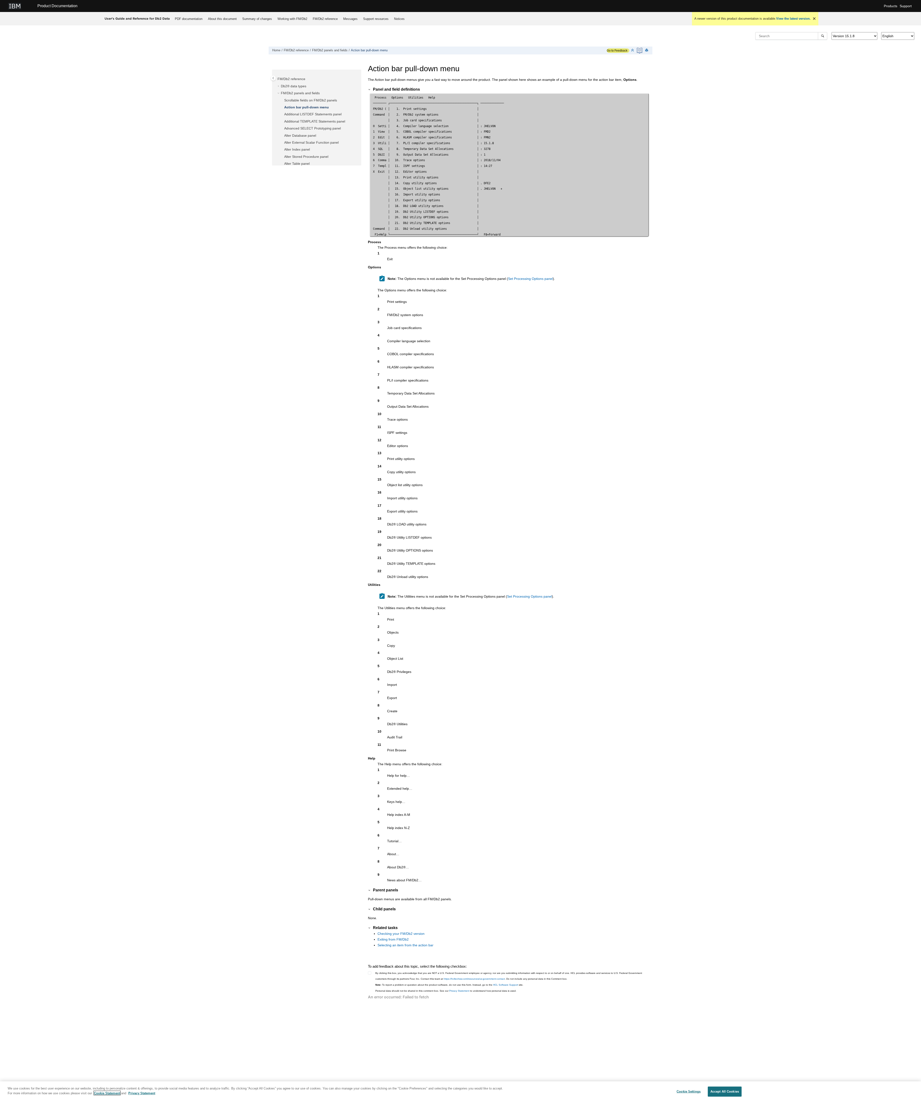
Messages (350, 19)
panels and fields (330, 50)
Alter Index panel (297, 150)
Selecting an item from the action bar (405, 945)
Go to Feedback (617, 50)
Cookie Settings (689, 1091)
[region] (460, 1091)
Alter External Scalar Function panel (311, 143)
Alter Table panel (297, 164)
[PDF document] (640, 50)
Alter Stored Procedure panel (306, 157)
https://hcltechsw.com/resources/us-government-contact (474, 978)
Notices (399, 19)
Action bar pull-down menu (369, 50)
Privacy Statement (459, 990)
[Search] (822, 36)
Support (906, 6)
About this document (222, 19)
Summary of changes (257, 19)
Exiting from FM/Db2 (393, 939)
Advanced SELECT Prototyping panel (312, 128)
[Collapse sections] (633, 50)
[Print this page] (647, 50)
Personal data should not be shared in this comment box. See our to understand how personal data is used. (445, 990)
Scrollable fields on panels (310, 100)
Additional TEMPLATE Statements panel (314, 121)
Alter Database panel (300, 135)
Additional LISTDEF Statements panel (313, 114)
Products (890, 6)
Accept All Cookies (724, 1091)
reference (325, 19)
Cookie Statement (107, 1093)
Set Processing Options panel (530, 279)
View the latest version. (793, 18)
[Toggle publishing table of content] (273, 78)
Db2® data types (293, 86)
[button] (275, 79)
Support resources (376, 19)
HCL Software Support (505, 984)
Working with (292, 19)
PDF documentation (188, 19)
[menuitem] (188, 19)
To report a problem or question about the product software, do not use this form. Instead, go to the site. (449, 984)
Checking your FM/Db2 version (401, 934)
